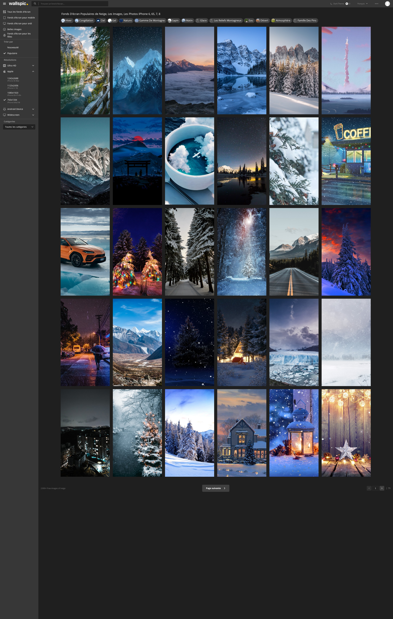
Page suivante (213, 488)
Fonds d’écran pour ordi (19, 23)
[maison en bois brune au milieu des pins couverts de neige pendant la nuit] (241, 342)
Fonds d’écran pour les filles (19, 35)
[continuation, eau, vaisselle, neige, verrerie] (189, 161)
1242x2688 (12, 78)
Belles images (14, 29)
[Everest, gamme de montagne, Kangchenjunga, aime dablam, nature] (137, 342)
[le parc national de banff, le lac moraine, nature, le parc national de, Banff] (241, 70)
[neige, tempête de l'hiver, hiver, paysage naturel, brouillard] (346, 342)
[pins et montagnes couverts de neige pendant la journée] (189, 433)
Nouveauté (13, 47)
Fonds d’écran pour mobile (21, 17)
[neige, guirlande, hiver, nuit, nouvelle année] (137, 252)
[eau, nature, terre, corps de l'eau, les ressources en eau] (85, 70)
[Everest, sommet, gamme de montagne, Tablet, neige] (85, 161)
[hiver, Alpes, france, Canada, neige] (294, 70)
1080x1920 (12, 93)
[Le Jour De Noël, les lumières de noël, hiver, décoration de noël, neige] (346, 433)
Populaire (12, 53)
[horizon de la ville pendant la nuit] (85, 433)
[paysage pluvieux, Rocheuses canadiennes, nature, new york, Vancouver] (294, 252)
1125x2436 (12, 85)
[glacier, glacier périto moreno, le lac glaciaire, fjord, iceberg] (294, 342)
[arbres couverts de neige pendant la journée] (137, 433)
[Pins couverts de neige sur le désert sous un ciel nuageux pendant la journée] (346, 252)
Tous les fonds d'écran (19, 11)
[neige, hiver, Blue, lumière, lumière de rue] (294, 433)
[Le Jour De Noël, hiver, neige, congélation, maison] (241, 433)
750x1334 (12, 100)
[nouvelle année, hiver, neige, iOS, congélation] (294, 161)
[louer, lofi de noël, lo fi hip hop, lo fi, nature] (346, 161)
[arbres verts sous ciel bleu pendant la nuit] (189, 342)
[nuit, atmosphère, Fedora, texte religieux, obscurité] (241, 161)
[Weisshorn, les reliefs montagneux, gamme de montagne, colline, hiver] (189, 70)
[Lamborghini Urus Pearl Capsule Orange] (85, 252)
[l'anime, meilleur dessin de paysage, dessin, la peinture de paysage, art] (346, 70)
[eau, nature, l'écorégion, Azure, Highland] (137, 161)
